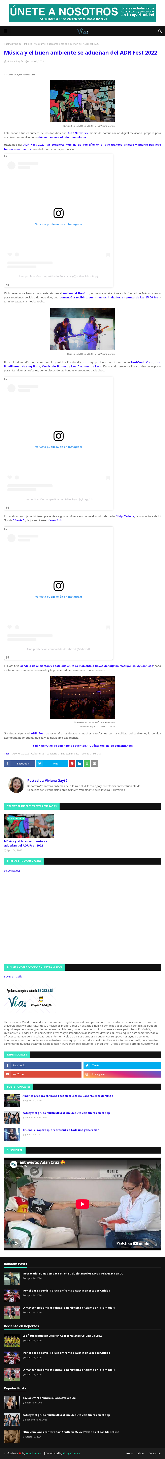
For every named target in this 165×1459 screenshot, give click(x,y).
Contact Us (154, 1453)
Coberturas (37, 753)
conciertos (53, 753)
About (140, 1453)
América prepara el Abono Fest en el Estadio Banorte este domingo (68, 1096)
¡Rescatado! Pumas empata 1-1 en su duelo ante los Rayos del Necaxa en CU (73, 1273)
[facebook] (42, 1065)
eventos (86, 753)
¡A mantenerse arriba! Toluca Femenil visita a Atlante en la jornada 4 (68, 1307)
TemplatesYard (34, 1453)
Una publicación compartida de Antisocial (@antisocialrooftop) (58, 276)
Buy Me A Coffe (13, 976)
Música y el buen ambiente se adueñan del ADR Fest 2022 (25, 843)
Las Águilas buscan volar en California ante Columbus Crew (62, 1335)
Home (129, 1453)
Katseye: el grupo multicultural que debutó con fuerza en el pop (66, 1113)
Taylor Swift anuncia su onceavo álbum (49, 1398)
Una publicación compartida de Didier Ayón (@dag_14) (59, 499)
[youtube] (42, 1074)
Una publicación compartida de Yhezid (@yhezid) (58, 649)
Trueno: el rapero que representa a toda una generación (61, 1130)
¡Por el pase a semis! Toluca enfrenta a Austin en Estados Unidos (66, 1290)
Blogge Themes (71, 1453)
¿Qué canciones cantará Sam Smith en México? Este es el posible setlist (71, 1432)
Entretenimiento (70, 753)
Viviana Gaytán (15, 61)
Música (28, 44)
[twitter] (122, 1065)
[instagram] (122, 1074)
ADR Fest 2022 (20, 753)
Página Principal (13, 44)
